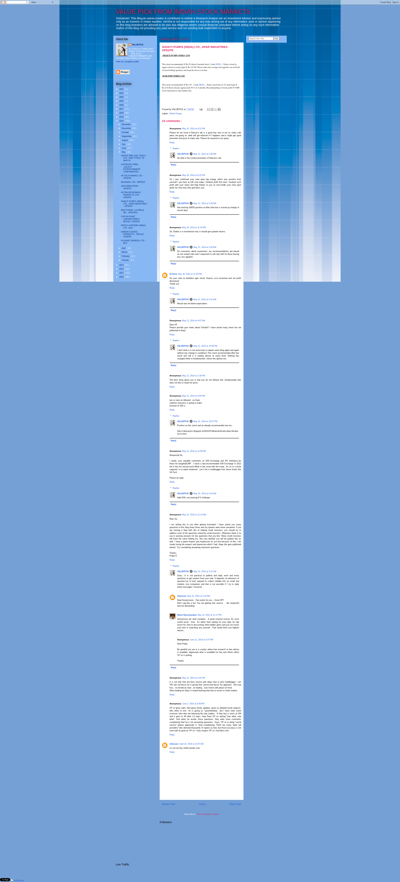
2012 (121, 269)
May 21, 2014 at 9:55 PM (193, 396)
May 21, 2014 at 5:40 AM (204, 247)
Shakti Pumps (175, 113)
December (127, 124)
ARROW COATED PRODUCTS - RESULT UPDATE (132, 234)
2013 (121, 265)
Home (202, 804)
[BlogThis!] (212, 109)
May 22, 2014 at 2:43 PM (198, 596)
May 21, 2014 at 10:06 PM (205, 346)
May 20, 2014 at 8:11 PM (193, 128)
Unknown (181, 596)
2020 (121, 97)
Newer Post (168, 804)
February (126, 256)
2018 (121, 105)
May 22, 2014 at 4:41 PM (193, 678)
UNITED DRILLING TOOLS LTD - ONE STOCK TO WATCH (133, 158)
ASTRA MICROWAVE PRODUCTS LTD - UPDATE (131, 194)
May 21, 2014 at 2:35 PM (193, 375)
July (124, 144)
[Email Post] (200, 109)
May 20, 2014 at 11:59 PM (190, 274)
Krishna (173, 274)
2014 (121, 121)
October (126, 132)
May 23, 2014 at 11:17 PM (209, 615)
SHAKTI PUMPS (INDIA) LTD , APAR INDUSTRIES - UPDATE (134, 203)
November (127, 128)
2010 (121, 277)
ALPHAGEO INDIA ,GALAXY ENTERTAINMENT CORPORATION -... (131, 168)
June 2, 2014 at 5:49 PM (193, 704)
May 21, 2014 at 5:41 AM (204, 299)
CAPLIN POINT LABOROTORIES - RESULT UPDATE (131, 219)
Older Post (235, 804)
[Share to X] (215, 109)
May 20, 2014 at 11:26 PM (194, 227)
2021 (121, 93)
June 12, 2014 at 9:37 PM (201, 639)
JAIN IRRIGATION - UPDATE (130, 187)
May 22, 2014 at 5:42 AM (204, 493)
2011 (121, 273)
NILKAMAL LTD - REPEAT (133, 182)
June (124, 148)
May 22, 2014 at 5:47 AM (204, 571)
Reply (172, 142)
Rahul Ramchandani (187, 615)
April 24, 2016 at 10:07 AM (192, 744)
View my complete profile (127, 61)
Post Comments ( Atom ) (208, 814)
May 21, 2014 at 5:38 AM (204, 154)
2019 (121, 101)
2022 (121, 89)
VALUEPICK (183, 154)
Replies (176, 148)
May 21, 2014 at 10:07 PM (205, 421)
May (124, 152)
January (126, 260)
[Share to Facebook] (219, 109)
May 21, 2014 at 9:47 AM (193, 320)
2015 (121, 117)
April (124, 248)
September (127, 136)
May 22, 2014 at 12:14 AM (194, 514)
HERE (218, 64)
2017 (121, 109)
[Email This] (208, 109)
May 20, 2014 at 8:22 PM (193, 175)
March (125, 252)
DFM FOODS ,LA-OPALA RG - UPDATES (132, 211)
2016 (121, 113)
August (125, 140)
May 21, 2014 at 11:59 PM (194, 451)
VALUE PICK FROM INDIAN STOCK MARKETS (183, 11)
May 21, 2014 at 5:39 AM (204, 203)
